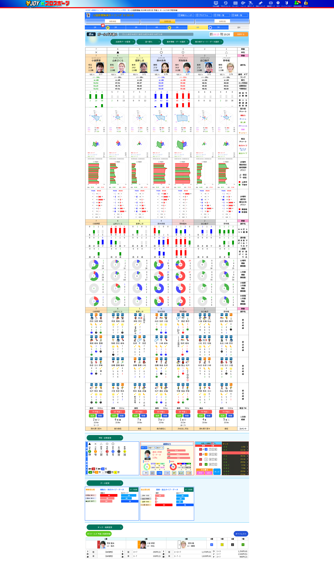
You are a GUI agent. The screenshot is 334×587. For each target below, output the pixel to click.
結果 (92, 415)
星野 (174, 473)
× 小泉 (189, 473)
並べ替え (149, 41)
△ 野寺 (145, 473)
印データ (144, 448)
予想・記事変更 (105, 437)
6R (198, 27)
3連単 (208, 473)
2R (115, 27)
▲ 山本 (181, 473)
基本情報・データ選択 (176, 41)
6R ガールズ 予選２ (98, 533)
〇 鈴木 (167, 473)
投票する (240, 34)
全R (238, 27)
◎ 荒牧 (159, 473)
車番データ (151, 448)
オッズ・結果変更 (105, 527)
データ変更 (104, 483)
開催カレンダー (98, 10)
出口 (152, 473)
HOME (88, 10)
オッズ (216, 471)
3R (136, 27)
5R (177, 27)
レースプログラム (113, 10)
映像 (100, 415)
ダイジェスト (240, 533)
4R (157, 27)
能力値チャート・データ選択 (207, 41)
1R (95, 27)
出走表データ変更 (123, 41)
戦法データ (160, 448)
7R (218, 27)
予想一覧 (126, 10)
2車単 (200, 473)
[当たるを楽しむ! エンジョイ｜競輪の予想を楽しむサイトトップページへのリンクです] (47, 3)
